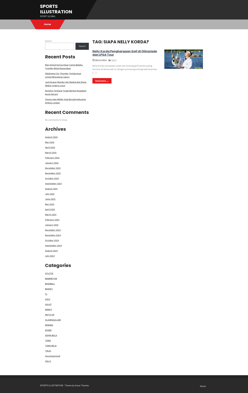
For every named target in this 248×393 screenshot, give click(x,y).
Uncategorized (52, 356)
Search (48, 40)
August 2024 (51, 250)
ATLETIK (49, 273)
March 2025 (50, 214)
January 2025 (51, 224)
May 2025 (49, 204)
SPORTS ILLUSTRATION (56, 9)
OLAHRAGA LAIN (53, 319)
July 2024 (50, 255)
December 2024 (53, 230)
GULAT (48, 304)
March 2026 (50, 152)
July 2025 (50, 193)
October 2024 (52, 240)
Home (47, 24)
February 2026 (52, 157)
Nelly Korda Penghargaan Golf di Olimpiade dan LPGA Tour (124, 53)
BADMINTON (51, 278)
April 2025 (50, 209)
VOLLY (48, 361)
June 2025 (50, 199)
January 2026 (51, 162)
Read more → (102, 80)
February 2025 (52, 219)
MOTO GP (49, 314)
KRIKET (48, 309)
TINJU (48, 350)
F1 (46, 294)
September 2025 (53, 183)
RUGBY (48, 330)
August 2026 (51, 137)
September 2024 (53, 245)
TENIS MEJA (51, 345)
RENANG (49, 325)
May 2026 (49, 142)
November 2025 (53, 173)
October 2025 (52, 178)
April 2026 (50, 147)
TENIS (48, 340)
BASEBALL (50, 283)
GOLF (114, 60)
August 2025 (51, 188)
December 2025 (53, 168)
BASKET (49, 288)
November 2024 (53, 235)
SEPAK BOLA (51, 335)
